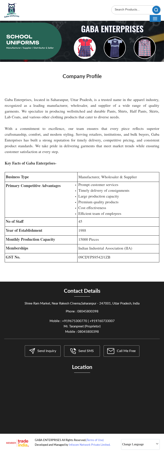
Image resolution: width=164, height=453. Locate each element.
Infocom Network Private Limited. (89, 445)
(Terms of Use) (95, 440)
